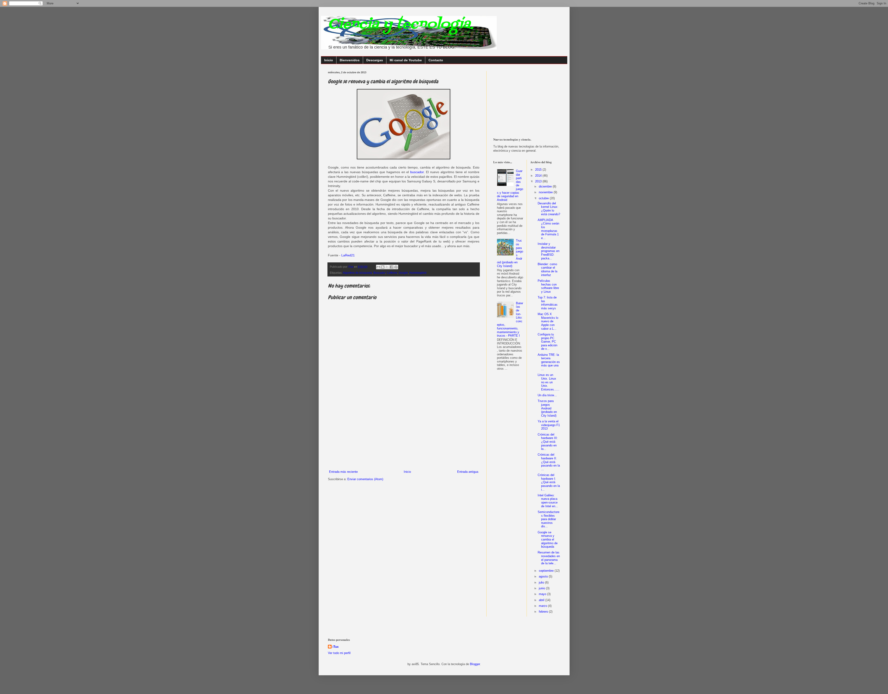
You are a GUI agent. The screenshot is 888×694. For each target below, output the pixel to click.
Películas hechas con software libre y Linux (548, 286)
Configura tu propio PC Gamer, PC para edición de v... (547, 341)
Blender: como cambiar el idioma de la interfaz (547, 269)
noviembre (546, 192)
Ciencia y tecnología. (400, 24)
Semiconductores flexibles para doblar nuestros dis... (548, 519)
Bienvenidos (350, 60)
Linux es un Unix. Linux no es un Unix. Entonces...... (548, 382)
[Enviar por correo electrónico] (378, 267)
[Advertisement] (403, 435)
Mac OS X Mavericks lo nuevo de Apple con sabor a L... (548, 321)
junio (542, 588)
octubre (544, 198)
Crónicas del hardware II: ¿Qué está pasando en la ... (549, 462)
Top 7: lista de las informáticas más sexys (548, 303)
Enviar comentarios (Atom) (365, 479)
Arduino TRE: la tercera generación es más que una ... (549, 362)
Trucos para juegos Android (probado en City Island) (547, 408)
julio (542, 582)
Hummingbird (417, 272)
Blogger (475, 664)
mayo (543, 594)
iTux (336, 646)
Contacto (436, 60)
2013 (539, 181)
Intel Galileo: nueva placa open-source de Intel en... (548, 501)
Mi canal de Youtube (406, 60)
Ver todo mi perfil (339, 653)
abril (542, 600)
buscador (417, 172)
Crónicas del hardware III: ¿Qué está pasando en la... (548, 442)
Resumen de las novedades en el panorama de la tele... (549, 558)
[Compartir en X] (387, 267)
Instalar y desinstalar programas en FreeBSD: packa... (548, 251)
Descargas (374, 60)
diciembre (546, 186)
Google (403, 272)
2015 (539, 169)
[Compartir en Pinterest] (396, 267)
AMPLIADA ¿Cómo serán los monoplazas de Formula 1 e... (548, 229)
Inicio (328, 60)
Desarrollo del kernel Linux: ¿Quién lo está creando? (549, 209)
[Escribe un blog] (382, 267)
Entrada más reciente (343, 471)
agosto (544, 576)
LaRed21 (348, 255)
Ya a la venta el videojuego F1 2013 (549, 425)
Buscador (379, 272)
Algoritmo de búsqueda (357, 272)
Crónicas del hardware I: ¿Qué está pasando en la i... (549, 482)
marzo (543, 606)
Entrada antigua (467, 471)
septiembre (547, 570)
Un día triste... (547, 395)
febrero (544, 611)
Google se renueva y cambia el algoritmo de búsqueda (548, 539)
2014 (539, 175)
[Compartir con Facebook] (391, 267)
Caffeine (392, 272)
